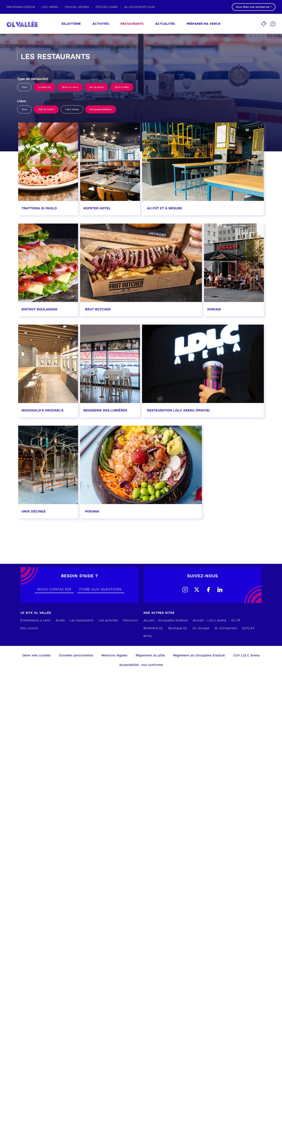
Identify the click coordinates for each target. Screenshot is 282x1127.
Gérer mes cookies (36, 655)
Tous (24, 87)
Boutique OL (178, 628)
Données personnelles (76, 655)
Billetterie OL (153, 628)
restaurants (132, 23)
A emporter (44, 87)
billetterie (71, 23)
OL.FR (235, 620)
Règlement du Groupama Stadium (199, 655)
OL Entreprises (225, 628)
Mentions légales (115, 655)
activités (100, 23)
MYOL (148, 636)
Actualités (165, 23)
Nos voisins (29, 628)
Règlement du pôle (150, 655)
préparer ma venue (204, 23)
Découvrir (130, 620)
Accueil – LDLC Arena (209, 620)
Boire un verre (70, 87)
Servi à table (122, 87)
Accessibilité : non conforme (141, 665)
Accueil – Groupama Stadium (165, 620)
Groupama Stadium (100, 109)
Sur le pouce (96, 87)
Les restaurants (82, 620)
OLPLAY (248, 628)
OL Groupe (201, 628)
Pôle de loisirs (46, 109)
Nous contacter (54, 589)
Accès (60, 620)
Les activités (108, 620)
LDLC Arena (72, 109)
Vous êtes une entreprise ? (254, 7)
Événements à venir (35, 620)
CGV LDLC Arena (246, 655)
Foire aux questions (100, 589)
